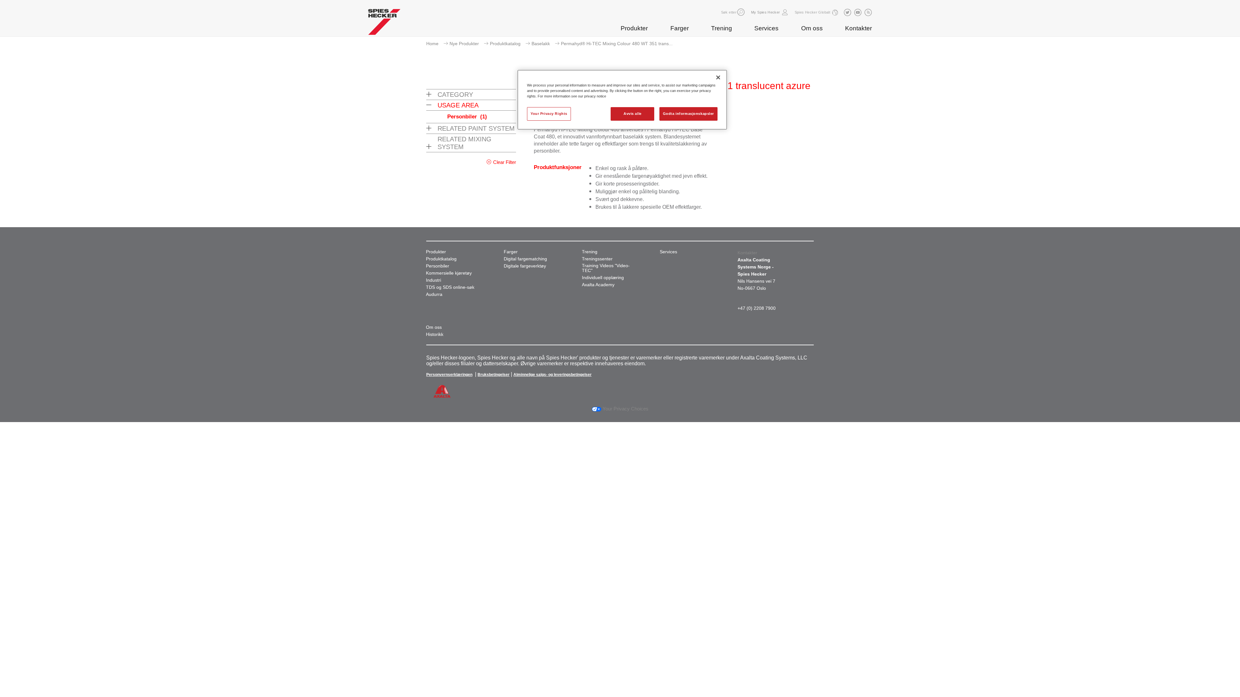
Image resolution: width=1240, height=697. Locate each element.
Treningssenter (597, 259)
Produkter (634, 28)
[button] (741, 12)
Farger (679, 28)
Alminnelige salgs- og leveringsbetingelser (552, 374)
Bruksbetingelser (494, 374)
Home (432, 43)
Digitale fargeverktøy (525, 266)
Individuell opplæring (603, 277)
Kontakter (858, 28)
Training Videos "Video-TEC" (606, 268)
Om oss (812, 28)
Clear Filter (504, 162)
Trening (721, 28)
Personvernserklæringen (449, 374)
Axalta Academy (598, 284)
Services (766, 28)
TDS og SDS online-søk (450, 287)
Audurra (434, 294)
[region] (622, 100)
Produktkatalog (505, 43)
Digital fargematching (525, 259)
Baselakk (541, 43)
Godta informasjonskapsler (688, 114)
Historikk (434, 334)
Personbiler (467, 117)
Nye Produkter (464, 43)
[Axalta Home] (384, 23)
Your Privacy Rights (549, 114)
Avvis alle (633, 114)
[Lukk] (718, 77)
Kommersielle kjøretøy (449, 273)
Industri (433, 280)
